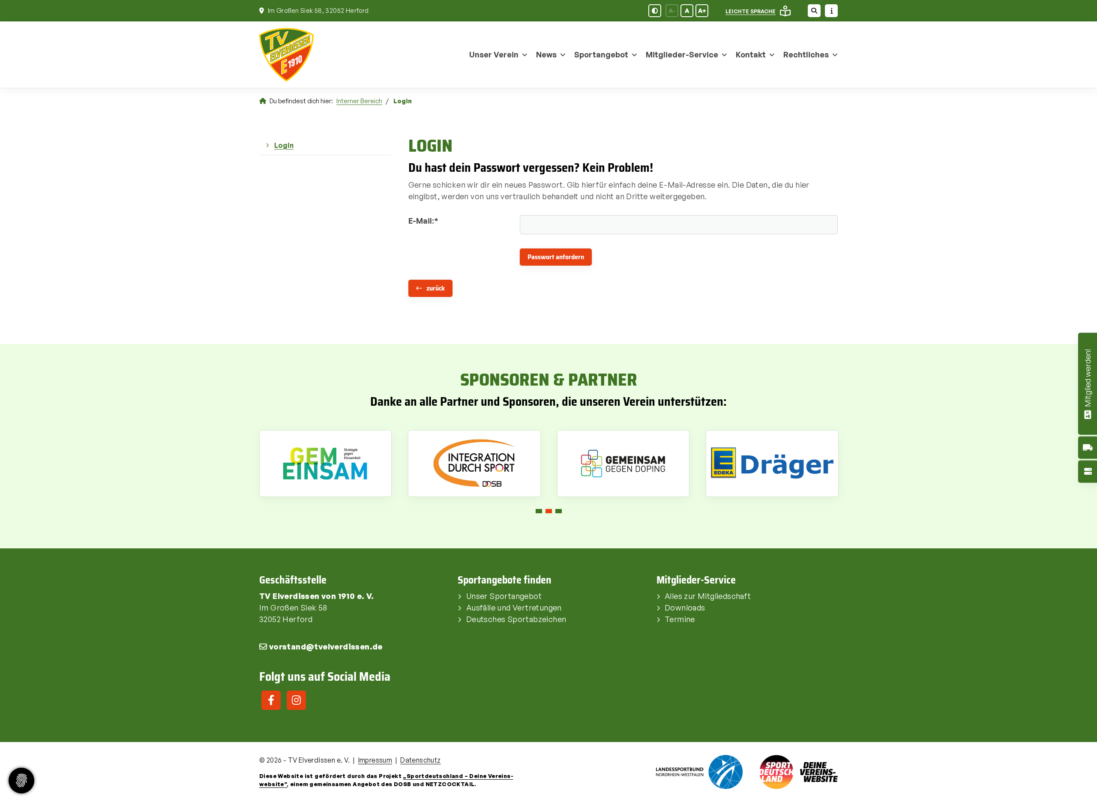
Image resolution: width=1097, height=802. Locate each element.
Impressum (375, 760)
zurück (435, 288)
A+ (702, 10)
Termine (680, 619)
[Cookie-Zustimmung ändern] (21, 780)
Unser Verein (494, 54)
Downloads (685, 607)
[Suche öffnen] (814, 10)
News (546, 54)
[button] (539, 511)
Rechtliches (806, 54)
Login (284, 145)
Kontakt (751, 54)
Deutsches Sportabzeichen (516, 619)
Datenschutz (420, 760)
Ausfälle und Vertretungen (514, 607)
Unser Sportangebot (504, 596)
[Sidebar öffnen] (831, 10)
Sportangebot (601, 54)
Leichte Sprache (750, 11)
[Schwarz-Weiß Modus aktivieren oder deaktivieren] (654, 10)
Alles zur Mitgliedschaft (708, 596)
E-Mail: (423, 220)
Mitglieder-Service (682, 54)
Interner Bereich (359, 101)
